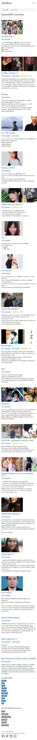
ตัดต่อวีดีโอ (4, 719)
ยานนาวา (4, 690)
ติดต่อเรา (23, 733)
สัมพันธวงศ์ (4, 696)
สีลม (3, 703)
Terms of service (6, 733)
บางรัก (3, 685)
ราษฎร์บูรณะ (4, 693)
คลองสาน (4, 680)
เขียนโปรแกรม (5, 725)
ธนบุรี (3, 683)
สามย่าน (3, 701)
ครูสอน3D (5, 10)
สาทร (3, 698)
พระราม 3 (4, 688)
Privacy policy (16, 733)
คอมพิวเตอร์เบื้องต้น (6, 717)
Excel (3, 711)
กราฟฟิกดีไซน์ (5, 714)
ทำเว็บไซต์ (4, 722)
